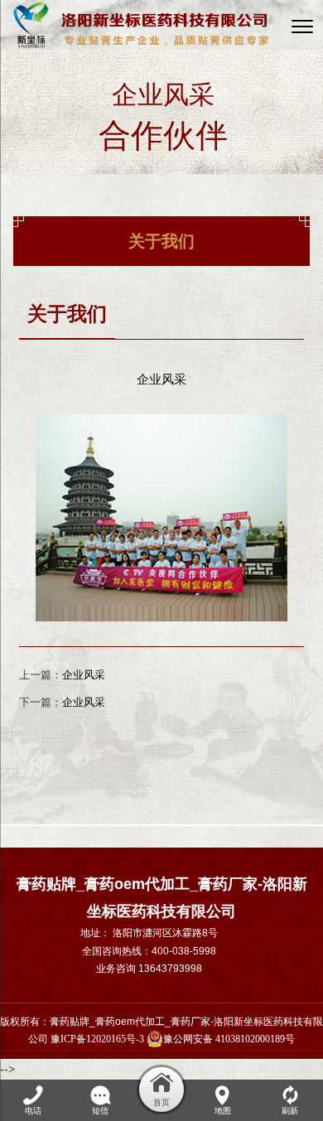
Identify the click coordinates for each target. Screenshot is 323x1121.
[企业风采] (161, 424)
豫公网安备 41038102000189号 (229, 1039)
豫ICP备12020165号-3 (97, 1039)
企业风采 (83, 675)
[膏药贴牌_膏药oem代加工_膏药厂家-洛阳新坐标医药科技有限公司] (140, 25)
